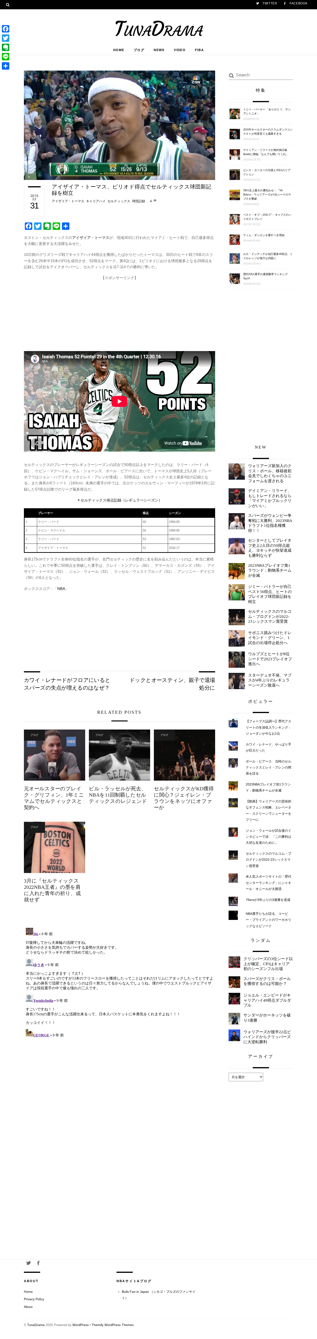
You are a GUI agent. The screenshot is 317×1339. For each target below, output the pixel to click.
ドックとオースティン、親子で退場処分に (172, 684)
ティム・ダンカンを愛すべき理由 (264, 235)
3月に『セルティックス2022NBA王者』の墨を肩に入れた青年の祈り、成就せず (52, 890)
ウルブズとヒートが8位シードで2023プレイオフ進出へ (270, 659)
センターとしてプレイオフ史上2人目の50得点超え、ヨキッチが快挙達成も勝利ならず (269, 548)
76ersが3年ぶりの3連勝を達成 (268, 900)
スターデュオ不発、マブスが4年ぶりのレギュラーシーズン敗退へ (269, 680)
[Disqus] (119, 984)
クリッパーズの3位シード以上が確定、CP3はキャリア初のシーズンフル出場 (268, 964)
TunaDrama (36, 1325)
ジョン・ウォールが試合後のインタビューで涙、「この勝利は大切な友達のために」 (268, 837)
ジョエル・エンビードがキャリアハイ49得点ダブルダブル (267, 1000)
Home (118, 50)
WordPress (80, 1325)
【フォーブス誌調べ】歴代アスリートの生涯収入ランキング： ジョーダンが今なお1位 (268, 727)
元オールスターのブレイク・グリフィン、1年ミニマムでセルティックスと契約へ (54, 798)
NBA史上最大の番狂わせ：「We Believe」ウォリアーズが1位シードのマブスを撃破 (267, 194)
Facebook (297, 3)
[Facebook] (5, 28)
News (159, 50)
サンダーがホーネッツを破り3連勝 (267, 1018)
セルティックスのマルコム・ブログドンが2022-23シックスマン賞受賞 (269, 616)
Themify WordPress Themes (113, 1325)
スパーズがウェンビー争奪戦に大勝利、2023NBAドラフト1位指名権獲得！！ (270, 523)
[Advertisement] (119, 313)
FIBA (199, 50)
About (28, 1307)
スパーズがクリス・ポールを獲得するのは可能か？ (267, 981)
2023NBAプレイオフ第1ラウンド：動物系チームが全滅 (269, 570)
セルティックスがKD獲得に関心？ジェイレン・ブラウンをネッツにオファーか (183, 798)
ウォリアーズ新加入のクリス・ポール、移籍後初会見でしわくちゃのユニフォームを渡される (269, 473)
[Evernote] (5, 47)
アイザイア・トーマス (68, 201)
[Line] (5, 56)
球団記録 (138, 201)
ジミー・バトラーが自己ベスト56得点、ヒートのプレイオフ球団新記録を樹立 (270, 594)
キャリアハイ (96, 201)
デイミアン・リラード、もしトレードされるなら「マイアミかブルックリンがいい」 (269, 498)
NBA (61, 589)
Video (179, 50)
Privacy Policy (34, 1299)
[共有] (5, 66)
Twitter (269, 3)
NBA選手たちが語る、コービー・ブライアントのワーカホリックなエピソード (268, 920)
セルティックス (118, 201)
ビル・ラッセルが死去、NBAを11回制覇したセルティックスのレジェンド (118, 795)
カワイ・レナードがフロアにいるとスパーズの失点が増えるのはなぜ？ (67, 684)
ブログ (139, 50)
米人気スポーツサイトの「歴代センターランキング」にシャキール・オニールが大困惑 (268, 883)
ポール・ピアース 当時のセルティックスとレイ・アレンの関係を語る (268, 767)
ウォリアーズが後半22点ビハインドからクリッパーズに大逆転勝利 (267, 1037)
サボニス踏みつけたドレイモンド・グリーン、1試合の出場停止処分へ (269, 638)
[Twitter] (5, 38)
